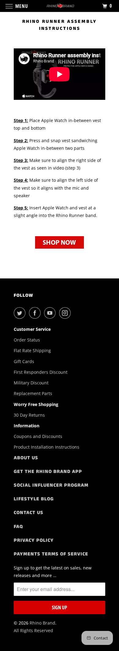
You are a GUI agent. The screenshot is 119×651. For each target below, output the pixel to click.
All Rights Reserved (33, 630)
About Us (26, 457)
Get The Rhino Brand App (48, 471)
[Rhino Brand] (59, 6)
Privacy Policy (34, 540)
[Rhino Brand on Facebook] (36, 313)
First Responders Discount (40, 372)
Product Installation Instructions (46, 447)
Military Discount (31, 383)
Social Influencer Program (51, 485)
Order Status (27, 340)
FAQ (18, 526)
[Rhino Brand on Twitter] (21, 313)
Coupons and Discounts (38, 436)
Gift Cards (24, 361)
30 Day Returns (29, 415)
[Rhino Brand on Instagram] (66, 313)
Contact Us (28, 512)
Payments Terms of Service (51, 554)
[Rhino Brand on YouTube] (51, 313)
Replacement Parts (33, 393)
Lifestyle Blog (34, 498)
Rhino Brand (42, 623)
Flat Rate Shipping (32, 350)
